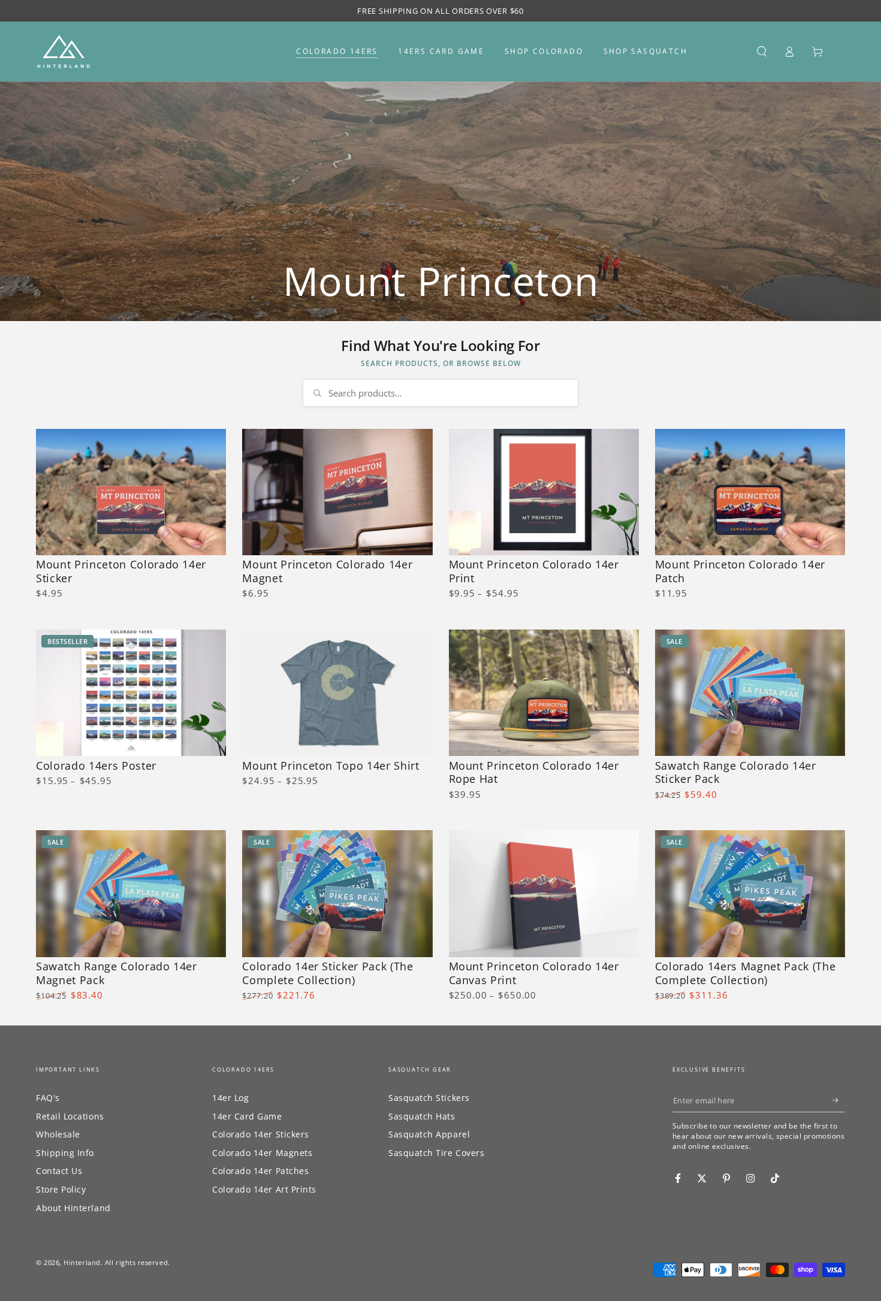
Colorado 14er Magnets (262, 1152)
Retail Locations (70, 1116)
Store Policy (61, 1189)
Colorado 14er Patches (260, 1170)
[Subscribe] (838, 1100)
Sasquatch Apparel (429, 1134)
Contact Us (59, 1170)
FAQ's (48, 1097)
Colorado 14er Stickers (260, 1134)
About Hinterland (73, 1208)
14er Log (230, 1097)
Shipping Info (65, 1152)
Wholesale (58, 1134)
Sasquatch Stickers (429, 1097)
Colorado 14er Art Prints (264, 1189)
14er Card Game (247, 1116)
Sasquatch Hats (421, 1116)
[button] (761, 51)
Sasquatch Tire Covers (436, 1152)
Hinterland (82, 1262)
